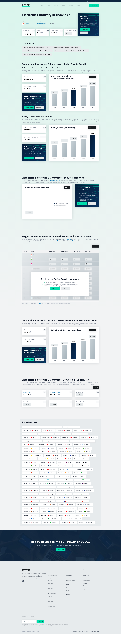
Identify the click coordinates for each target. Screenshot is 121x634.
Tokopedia (60, 241)
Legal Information (77, 631)
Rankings (50, 580)
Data (42, 5)
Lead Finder (50, 588)
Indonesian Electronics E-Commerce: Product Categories (66, 47)
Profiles (49, 573)
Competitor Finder (52, 578)
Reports (67, 590)
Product (48, 5)
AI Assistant (50, 583)
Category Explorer (52, 585)
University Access (95, 1)
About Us (85, 572)
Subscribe (41, 621)
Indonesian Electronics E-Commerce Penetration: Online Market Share (70, 50)
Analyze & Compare (52, 575)
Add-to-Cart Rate (27, 392)
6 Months (91, 127)
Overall (94, 246)
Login (87, 1)
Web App (50, 596)
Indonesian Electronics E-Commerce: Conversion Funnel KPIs (37, 54)
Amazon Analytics (52, 591)
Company (71, 5)
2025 (66, 187)
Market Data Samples (70, 580)
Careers (85, 578)
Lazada (71, 241)
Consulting (64, 5)
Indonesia (63, 254)
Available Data (69, 575)
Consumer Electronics (41, 23)
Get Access (83, 32)
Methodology (68, 572)
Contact (85, 583)
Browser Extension (52, 604)
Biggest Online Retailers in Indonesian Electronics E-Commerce (37, 50)
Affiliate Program (86, 580)
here (40, 303)
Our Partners (86, 575)
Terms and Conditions (94, 631)
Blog (67, 587)
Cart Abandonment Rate (55, 392)
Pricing (78, 5)
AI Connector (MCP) (52, 606)
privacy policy (31, 625)
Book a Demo (94, 5)
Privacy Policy (85, 631)
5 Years (92, 77)
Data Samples (69, 578)
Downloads (50, 601)
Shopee (27, 23)
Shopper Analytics (52, 593)
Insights (56, 5)
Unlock (69, 33)
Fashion (50, 254)
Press (84, 585)
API (49, 598)
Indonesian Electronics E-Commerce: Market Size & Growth (36, 47)
